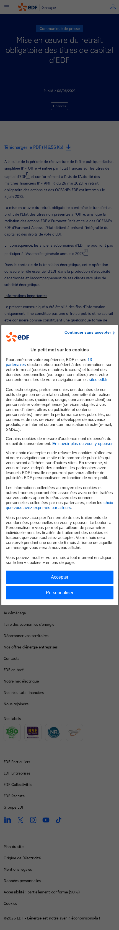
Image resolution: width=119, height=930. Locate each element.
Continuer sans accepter (87, 332)
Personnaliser (59, 592)
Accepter (59, 577)
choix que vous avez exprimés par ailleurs (59, 505)
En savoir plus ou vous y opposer (82, 443)
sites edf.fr (98, 379)
